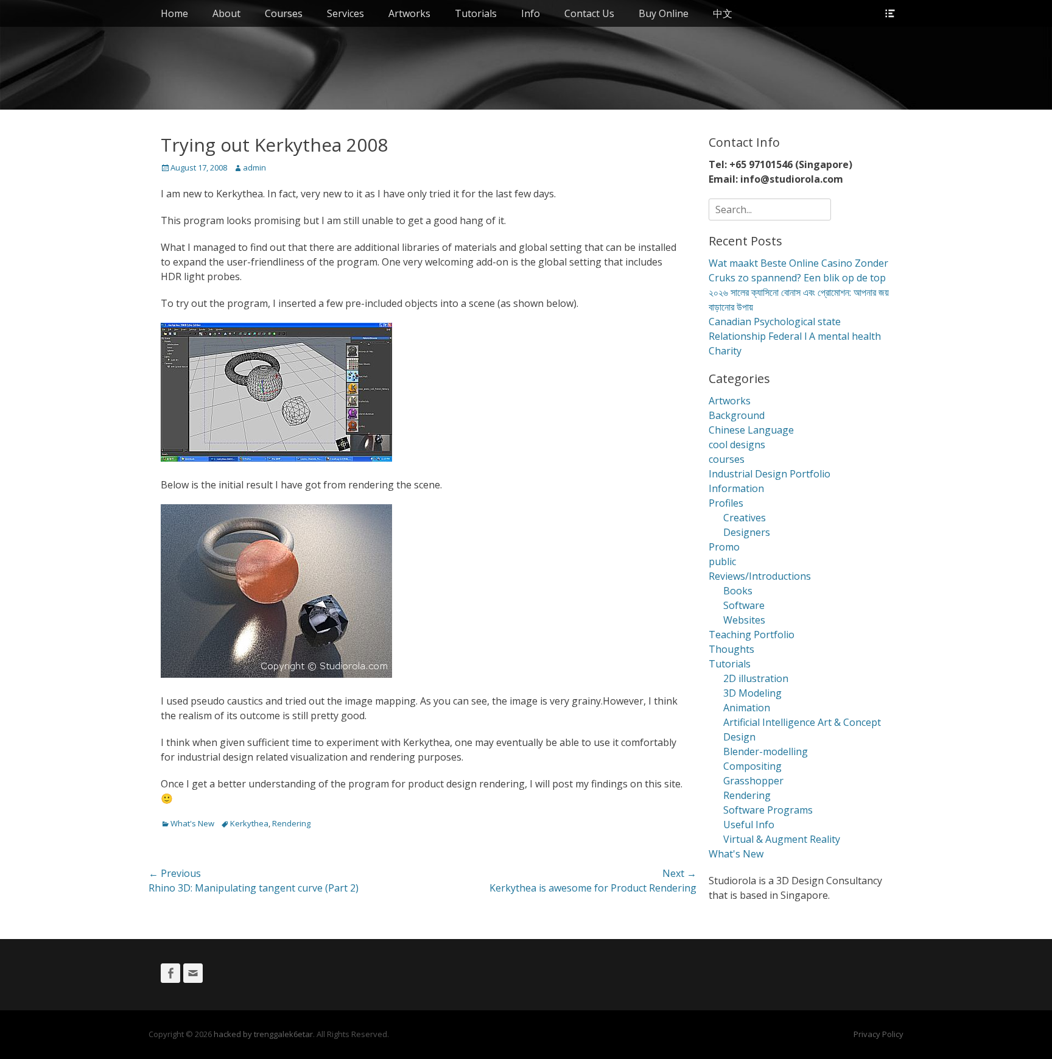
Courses (284, 13)
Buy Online (664, 13)
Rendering (291, 823)
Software (744, 605)
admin (254, 167)
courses (727, 459)
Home (174, 13)
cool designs (737, 444)
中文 (722, 13)
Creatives (744, 517)
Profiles (726, 503)
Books (737, 590)
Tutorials (476, 13)
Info (530, 13)
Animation (746, 707)
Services (345, 13)
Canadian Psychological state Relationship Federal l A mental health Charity (795, 336)
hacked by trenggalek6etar (263, 1034)
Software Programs (768, 810)
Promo (724, 547)
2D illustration (755, 678)
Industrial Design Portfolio (769, 473)
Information (736, 488)
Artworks (409, 13)
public (722, 561)
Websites (744, 620)
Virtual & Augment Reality (781, 839)
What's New (192, 823)
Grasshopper (753, 780)
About (226, 13)
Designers (746, 532)
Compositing (752, 766)
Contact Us (589, 13)
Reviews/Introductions (760, 576)
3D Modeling (752, 693)
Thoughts (731, 649)
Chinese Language (751, 430)
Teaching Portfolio (751, 634)
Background (737, 415)
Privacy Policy (878, 1034)
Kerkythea (249, 823)
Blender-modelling (765, 751)
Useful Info (748, 824)
